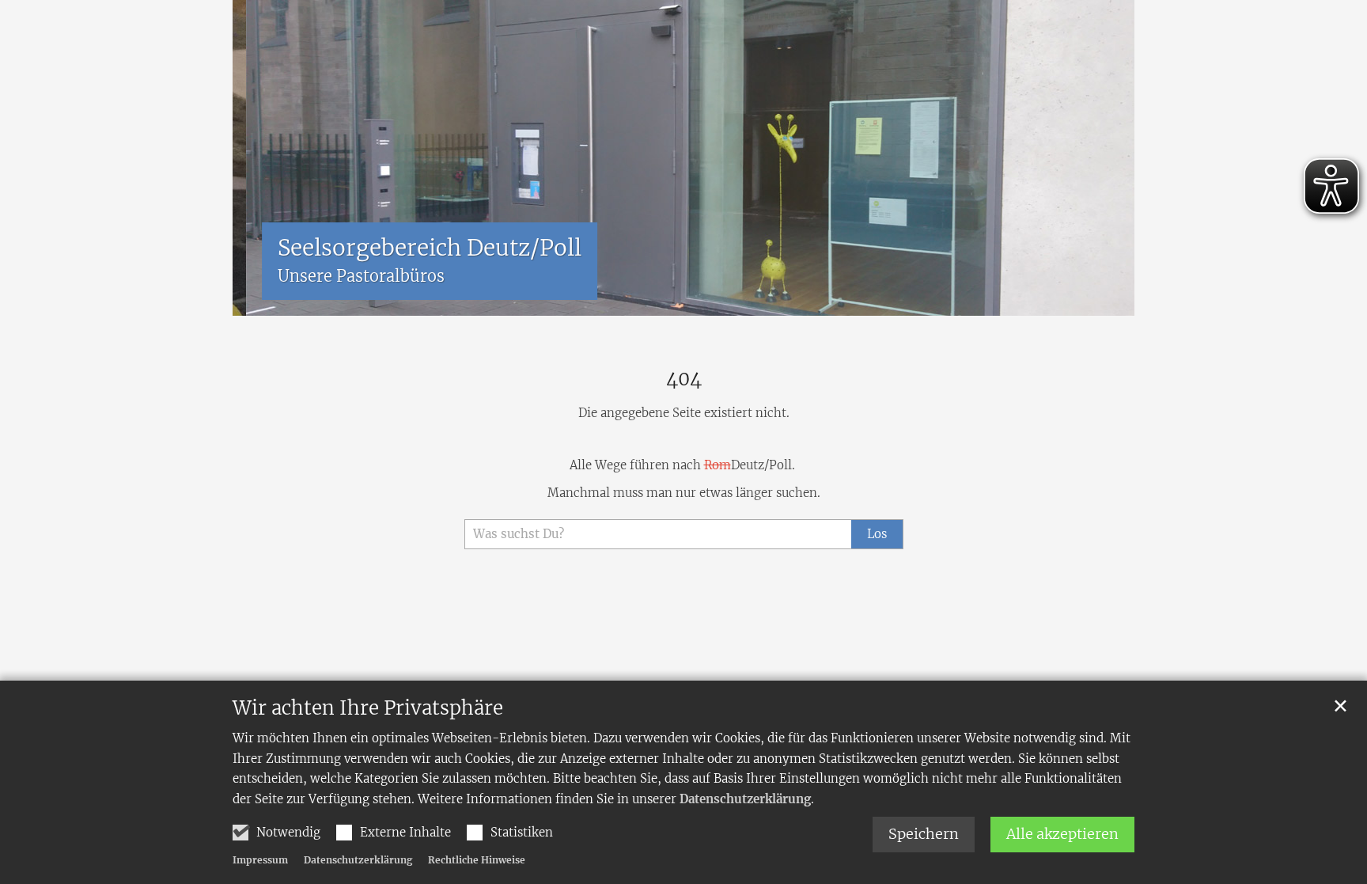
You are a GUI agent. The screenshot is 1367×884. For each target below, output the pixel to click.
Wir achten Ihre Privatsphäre (368, 708)
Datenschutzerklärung (745, 798)
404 (684, 379)
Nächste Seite (1103, 158)
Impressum (260, 860)
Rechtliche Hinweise (476, 860)
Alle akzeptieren (1062, 834)
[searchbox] (657, 534)
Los (877, 533)
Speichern (923, 834)
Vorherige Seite (256, 158)
